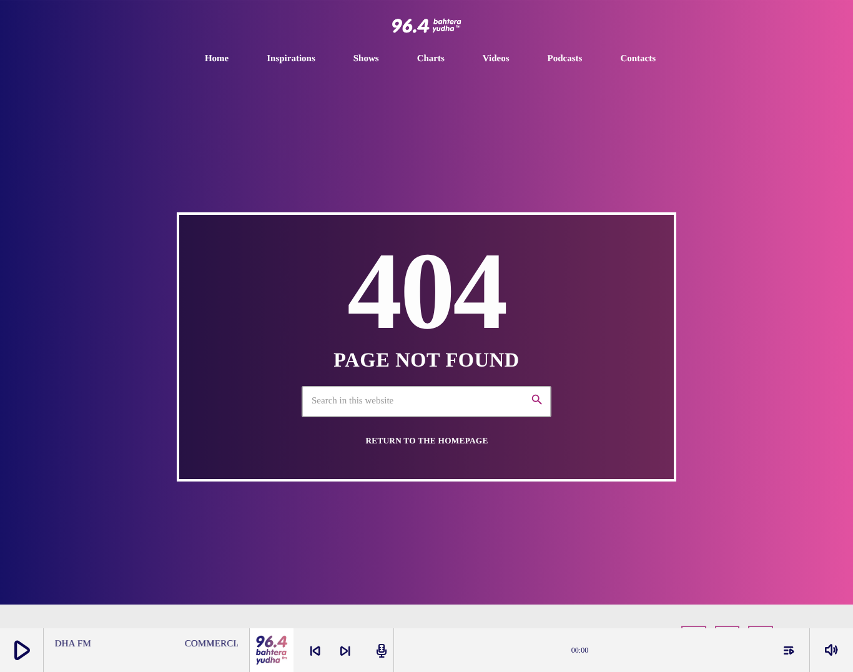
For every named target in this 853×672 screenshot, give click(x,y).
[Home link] (426, 25)
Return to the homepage (426, 440)
